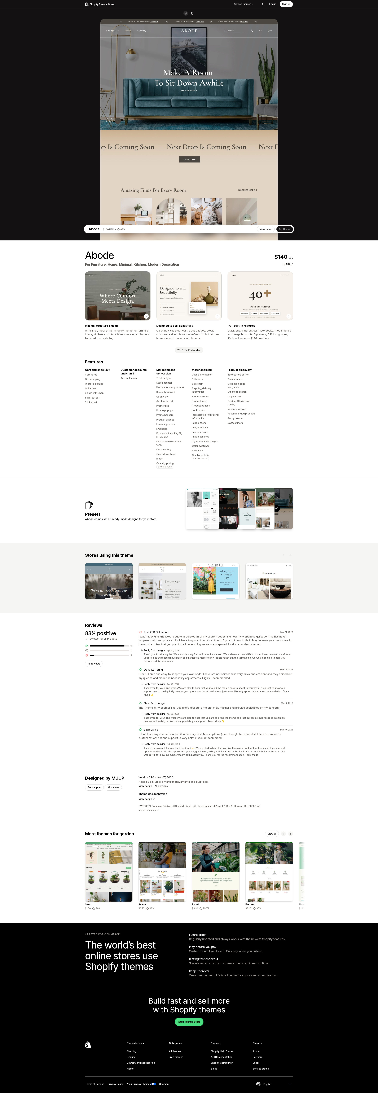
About (256, 1051)
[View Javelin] (202, 508)
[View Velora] (221, 508)
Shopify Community (222, 1062)
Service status (261, 1068)
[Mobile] (192, 13)
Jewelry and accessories (141, 1062)
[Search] (263, 4)
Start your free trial (189, 1021)
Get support (94, 787)
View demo (265, 229)
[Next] (290, 555)
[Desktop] (185, 13)
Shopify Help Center (222, 1051)
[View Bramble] (257, 508)
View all (272, 833)
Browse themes (242, 4)
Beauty (131, 1057)
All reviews (94, 663)
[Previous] (283, 555)
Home (130, 1068)
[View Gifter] (239, 508)
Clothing (131, 1051)
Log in (272, 4)
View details (145, 786)
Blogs (214, 1068)
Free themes (176, 1057)
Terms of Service (94, 1084)
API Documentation (221, 1057)
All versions (161, 786)
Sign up (286, 4)
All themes (113, 787)
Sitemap (164, 1084)
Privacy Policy (115, 1084)
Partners (257, 1057)
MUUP (289, 264)
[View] (109, 581)
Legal (256, 1062)
